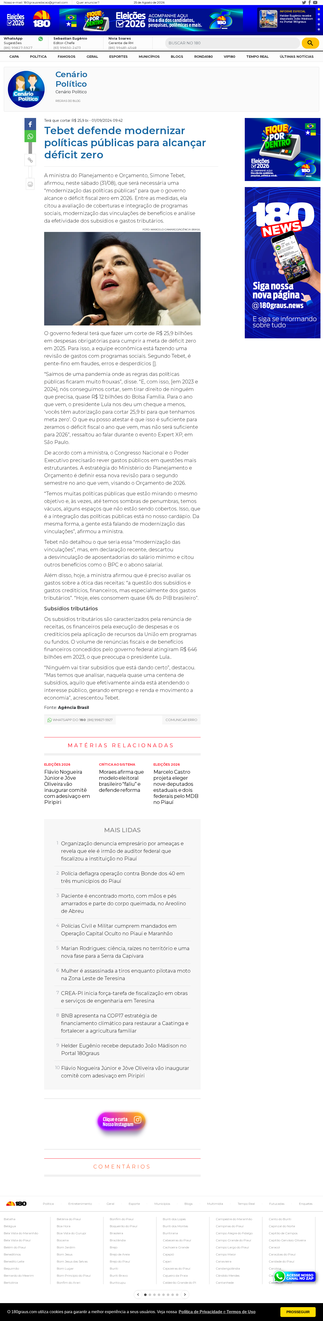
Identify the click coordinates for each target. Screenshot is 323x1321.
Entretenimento (80, 1204)
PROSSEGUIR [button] (298, 1312)
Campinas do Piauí (230, 1226)
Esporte (134, 1204)
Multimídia (215, 1204)
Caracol (274, 1247)
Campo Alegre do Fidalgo (234, 1233)
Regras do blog (68, 101)
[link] (30, 124)
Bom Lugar (65, 1268)
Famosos (66, 56)
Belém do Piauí (15, 1247)
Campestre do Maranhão (234, 1219)
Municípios (149, 56)
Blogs (177, 56)
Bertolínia (11, 1282)
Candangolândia (228, 1268)
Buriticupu (118, 1282)
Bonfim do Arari (68, 1282)
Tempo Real (257, 56)
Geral (92, 56)
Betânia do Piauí (69, 1219)
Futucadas (276, 1204)
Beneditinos (12, 1254)
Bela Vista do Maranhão (21, 1233)
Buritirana (170, 1233)
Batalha (9, 1219)
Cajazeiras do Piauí (176, 1268)
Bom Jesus (64, 1254)
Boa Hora (63, 1226)
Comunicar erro (181, 720)
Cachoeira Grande (176, 1247)
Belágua (10, 1226)
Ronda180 (203, 56)
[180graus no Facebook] (309, 2)
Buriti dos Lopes (174, 1219)
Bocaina (63, 1240)
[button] (217, 1312)
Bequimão (11, 1268)
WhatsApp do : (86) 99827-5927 (83, 720)
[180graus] (17, 19)
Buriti (114, 1268)
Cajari (167, 1261)
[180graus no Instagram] (298, 2)
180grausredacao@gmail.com (46, 2)
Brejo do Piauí (120, 1261)
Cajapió (168, 1254)
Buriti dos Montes (175, 1226)
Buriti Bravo (119, 1275)
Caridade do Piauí (281, 1261)
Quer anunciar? (87, 2)
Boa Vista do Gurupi (71, 1233)
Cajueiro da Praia (175, 1275)
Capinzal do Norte (282, 1226)
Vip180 (229, 56)
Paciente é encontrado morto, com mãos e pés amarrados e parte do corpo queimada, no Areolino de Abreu (123, 903)
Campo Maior (226, 1254)
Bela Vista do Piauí (17, 1240)
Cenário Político (71, 79)
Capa (14, 56)
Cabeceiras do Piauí (177, 1240)
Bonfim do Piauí (121, 1219)
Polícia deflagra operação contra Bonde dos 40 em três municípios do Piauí (123, 877)
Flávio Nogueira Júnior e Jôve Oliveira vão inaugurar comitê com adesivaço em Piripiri (67, 784)
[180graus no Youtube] (315, 2)
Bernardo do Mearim (19, 1275)
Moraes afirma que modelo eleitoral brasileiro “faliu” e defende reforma (121, 778)
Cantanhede (225, 1282)
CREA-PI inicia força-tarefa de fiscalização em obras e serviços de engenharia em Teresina (124, 997)
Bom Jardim (66, 1247)
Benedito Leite (14, 1261)
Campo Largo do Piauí (232, 1247)
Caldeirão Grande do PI (179, 1282)
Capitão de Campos (283, 1233)
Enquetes (305, 1204)
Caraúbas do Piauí (282, 1254)
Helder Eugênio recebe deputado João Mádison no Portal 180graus (296, 16)
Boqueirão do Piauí (123, 1226)
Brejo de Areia (120, 1254)
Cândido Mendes (227, 1275)
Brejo (113, 1247)
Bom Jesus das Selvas (72, 1261)
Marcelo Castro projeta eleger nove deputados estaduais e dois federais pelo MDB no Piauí (175, 784)
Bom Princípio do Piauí (74, 1275)
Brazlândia (118, 1240)
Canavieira (223, 1261)
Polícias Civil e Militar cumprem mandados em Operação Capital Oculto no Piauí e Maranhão (119, 930)
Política (38, 56)
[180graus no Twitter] (304, 2)
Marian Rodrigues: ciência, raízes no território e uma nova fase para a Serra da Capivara (125, 952)
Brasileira (116, 1233)
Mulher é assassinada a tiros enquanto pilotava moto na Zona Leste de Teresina (126, 974)
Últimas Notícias (297, 56)
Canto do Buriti (280, 1219)
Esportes (118, 56)
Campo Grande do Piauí (233, 1240)
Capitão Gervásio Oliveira (287, 1240)
